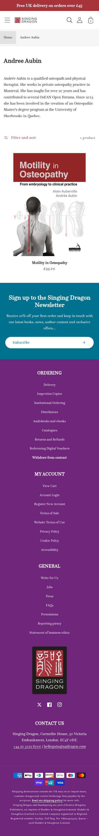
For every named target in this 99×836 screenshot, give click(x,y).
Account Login (49, 495)
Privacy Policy (49, 531)
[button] (7, 20)
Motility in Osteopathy (49, 263)
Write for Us (49, 578)
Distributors (49, 412)
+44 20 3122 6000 (27, 746)
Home (8, 37)
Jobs (49, 587)
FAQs (49, 605)
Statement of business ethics (49, 632)
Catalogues (49, 430)
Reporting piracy (49, 623)
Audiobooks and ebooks (49, 421)
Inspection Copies (49, 394)
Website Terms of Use (49, 522)
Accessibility (49, 550)
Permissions (49, 614)
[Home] (26, 20)
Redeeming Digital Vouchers (50, 448)
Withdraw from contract (49, 457)
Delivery (49, 385)
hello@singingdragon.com (65, 746)
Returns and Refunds (49, 439)
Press (49, 596)
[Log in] (79, 20)
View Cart (50, 486)
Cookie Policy (49, 540)
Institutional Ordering (49, 403)
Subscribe (21, 342)
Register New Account (49, 504)
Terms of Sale (49, 513)
